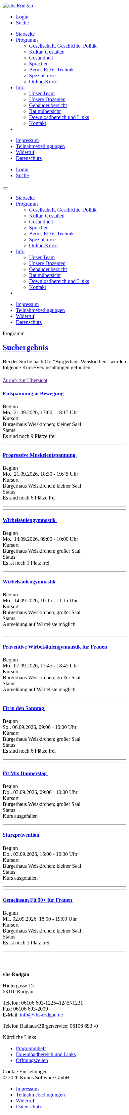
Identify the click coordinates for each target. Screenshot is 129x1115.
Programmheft (31, 1048)
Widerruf (25, 152)
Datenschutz (29, 158)
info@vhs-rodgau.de (41, 1014)
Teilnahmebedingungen (40, 146)
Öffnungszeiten (32, 1060)
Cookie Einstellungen (25, 1071)
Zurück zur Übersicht (25, 380)
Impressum (27, 140)
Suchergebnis (25, 347)
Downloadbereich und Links (46, 1054)
